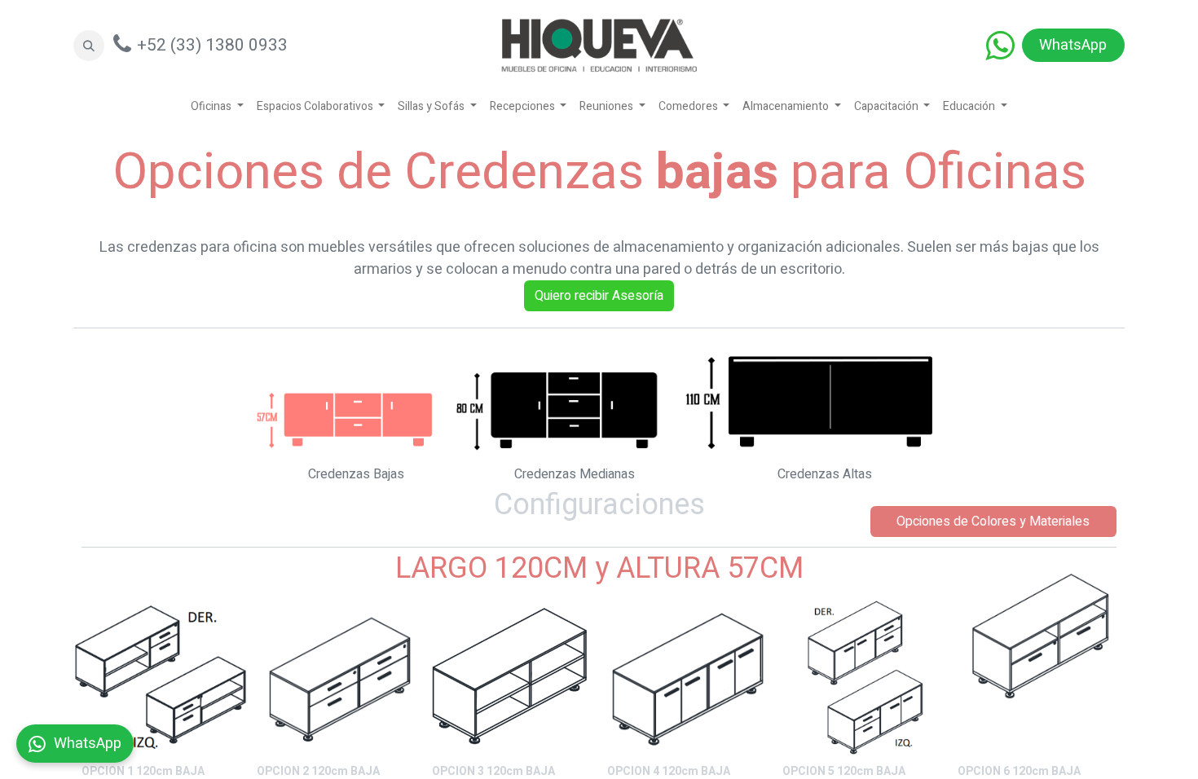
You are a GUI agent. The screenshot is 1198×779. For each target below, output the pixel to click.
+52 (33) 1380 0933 (212, 45)
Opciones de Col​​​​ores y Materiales (993, 521)
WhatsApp (1073, 45)
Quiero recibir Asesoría (599, 296)
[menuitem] (217, 106)
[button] (88, 45)
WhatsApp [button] (87, 744)
